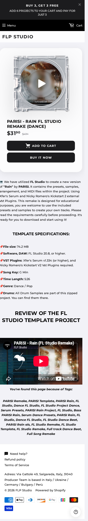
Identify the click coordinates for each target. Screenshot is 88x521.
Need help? (18, 454)
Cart (78, 25)
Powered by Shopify (50, 490)
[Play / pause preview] (41, 84)
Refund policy (15, 459)
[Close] (79, 4)
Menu (11, 25)
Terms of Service (17, 465)
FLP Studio (17, 36)
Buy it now (41, 157)
